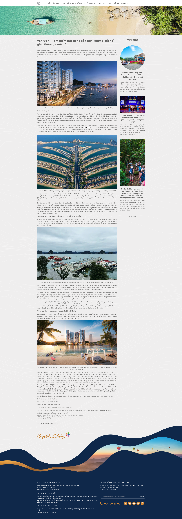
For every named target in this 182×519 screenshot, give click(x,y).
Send (142, 496)
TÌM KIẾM (110, 3)
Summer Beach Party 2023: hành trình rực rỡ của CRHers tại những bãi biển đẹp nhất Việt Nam (132, 75)
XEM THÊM (132, 216)
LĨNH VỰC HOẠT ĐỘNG (63, 3)
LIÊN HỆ (116, 3)
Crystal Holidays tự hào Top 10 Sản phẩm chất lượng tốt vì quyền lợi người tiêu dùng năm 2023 (133, 118)
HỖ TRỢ (123, 3)
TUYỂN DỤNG (101, 3)
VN (128, 3)
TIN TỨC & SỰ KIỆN (89, 3)
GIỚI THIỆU (51, 3)
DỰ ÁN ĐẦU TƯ (77, 3)
